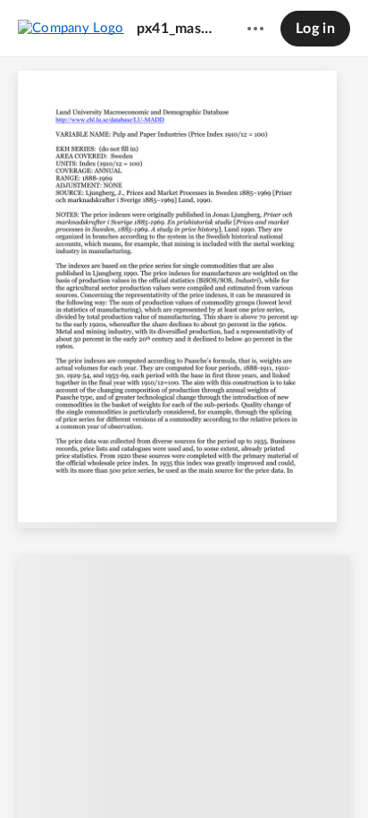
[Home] (71, 28)
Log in (315, 28)
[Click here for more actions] (255, 28)
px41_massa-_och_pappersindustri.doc (175, 28)
